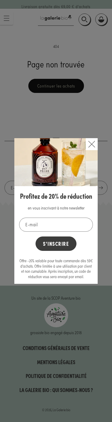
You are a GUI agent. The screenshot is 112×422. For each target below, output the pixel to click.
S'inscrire (56, 243)
